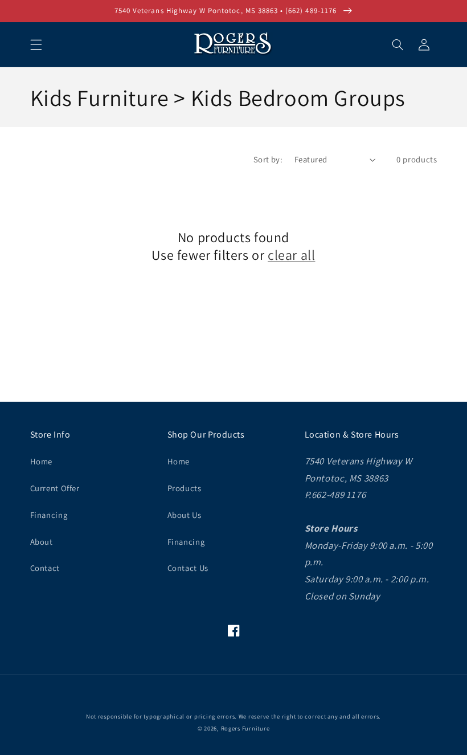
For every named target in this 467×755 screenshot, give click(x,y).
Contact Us (187, 567)
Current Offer (55, 488)
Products (184, 488)
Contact (45, 567)
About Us (184, 514)
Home (41, 461)
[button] (36, 44)
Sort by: (267, 159)
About (41, 541)
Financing (49, 514)
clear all (291, 255)
